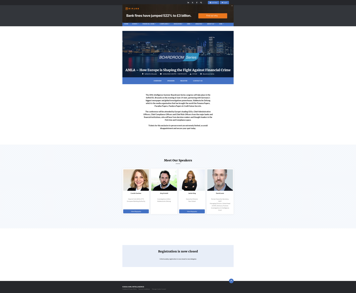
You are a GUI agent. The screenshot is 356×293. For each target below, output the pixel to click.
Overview (157, 81)
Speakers (171, 81)
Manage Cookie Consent (159, 289)
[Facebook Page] (196, 2)
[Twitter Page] (192, 2)
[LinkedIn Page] (188, 2)
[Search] (201, 2)
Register (183, 81)
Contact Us (197, 81)
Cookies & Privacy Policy (129, 289)
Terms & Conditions (144, 289)
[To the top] (231, 281)
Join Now (214, 2)
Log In (225, 2)
